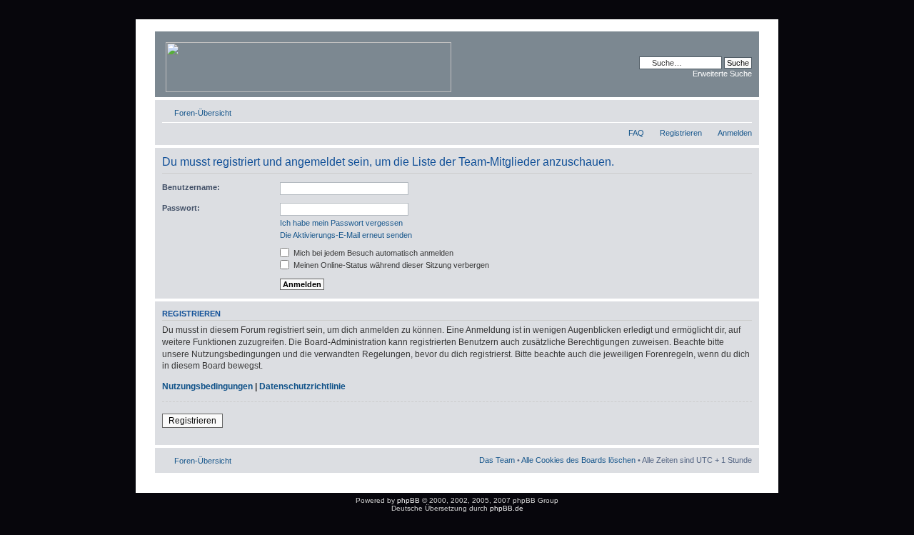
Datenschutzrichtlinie (302, 386)
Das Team (497, 460)
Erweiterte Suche (722, 73)
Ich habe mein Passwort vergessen (341, 223)
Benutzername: (191, 187)
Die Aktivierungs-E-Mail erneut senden (346, 235)
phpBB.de (506, 508)
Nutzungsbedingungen (207, 386)
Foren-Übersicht (202, 113)
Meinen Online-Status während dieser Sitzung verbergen (390, 265)
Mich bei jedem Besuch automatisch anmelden (372, 253)
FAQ (636, 133)
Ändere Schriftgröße (741, 110)
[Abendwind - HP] (310, 64)
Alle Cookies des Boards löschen (578, 460)
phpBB (408, 500)
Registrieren (681, 133)
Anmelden (735, 133)
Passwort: (181, 208)
